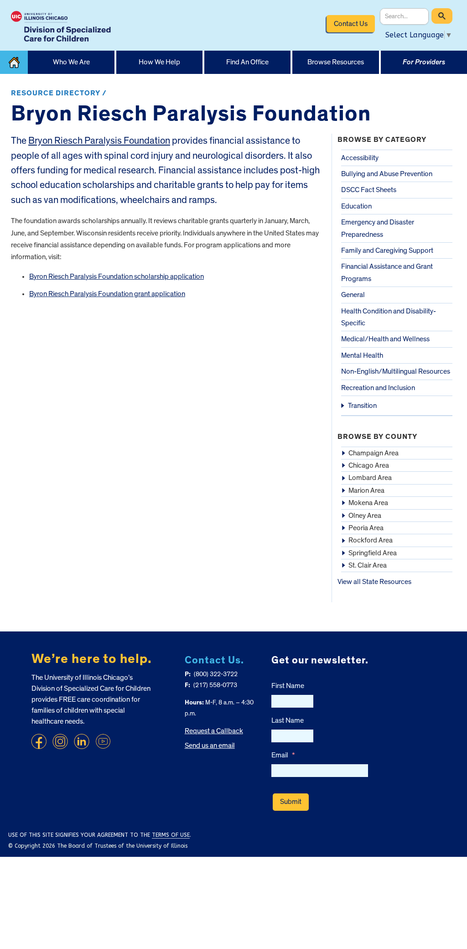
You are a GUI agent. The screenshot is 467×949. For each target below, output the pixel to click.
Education (356, 206)
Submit (290, 801)
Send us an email (210, 745)
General (353, 294)
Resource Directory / (59, 93)
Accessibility (360, 158)
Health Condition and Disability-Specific (388, 317)
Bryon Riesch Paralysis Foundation (99, 141)
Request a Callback (214, 731)
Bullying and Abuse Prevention (386, 173)
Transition (362, 405)
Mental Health (362, 355)
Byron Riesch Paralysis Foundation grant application (107, 293)
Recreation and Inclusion (378, 387)
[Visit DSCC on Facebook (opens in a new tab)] (38, 741)
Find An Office (247, 62)
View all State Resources (374, 581)
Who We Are (71, 62)
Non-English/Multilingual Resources (395, 371)
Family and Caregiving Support (387, 250)
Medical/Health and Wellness (385, 339)
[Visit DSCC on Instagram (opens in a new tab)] (60, 741)
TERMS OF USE (171, 835)
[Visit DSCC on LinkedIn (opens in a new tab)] (81, 741)
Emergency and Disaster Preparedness (377, 228)
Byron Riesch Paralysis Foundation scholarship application (116, 276)
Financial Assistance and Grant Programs (387, 272)
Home (14, 62)
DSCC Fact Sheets (368, 189)
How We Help (159, 62)
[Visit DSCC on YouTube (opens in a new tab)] (103, 741)
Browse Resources (335, 62)
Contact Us (351, 23)
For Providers (424, 62)
